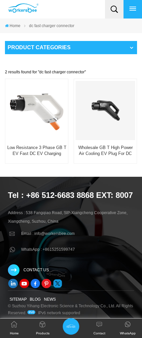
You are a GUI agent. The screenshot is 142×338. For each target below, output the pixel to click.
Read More (36, 161)
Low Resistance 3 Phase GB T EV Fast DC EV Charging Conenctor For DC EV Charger (36, 150)
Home (15, 25)
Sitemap (18, 299)
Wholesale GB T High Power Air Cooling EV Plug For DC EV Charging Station (105, 150)
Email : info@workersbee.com (48, 233)
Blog (35, 299)
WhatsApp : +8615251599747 (48, 249)
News (50, 299)
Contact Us (36, 270)
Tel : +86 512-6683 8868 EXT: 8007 (70, 195)
